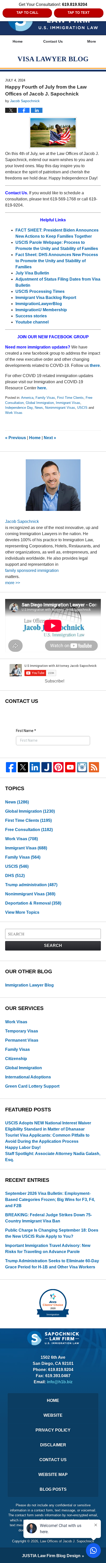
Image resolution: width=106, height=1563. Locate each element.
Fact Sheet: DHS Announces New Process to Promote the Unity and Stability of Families (56, 261)
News (39, 408)
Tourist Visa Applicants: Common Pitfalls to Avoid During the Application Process (47, 1138)
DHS (15, 875)
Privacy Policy (53, 1430)
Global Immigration (40, 403)
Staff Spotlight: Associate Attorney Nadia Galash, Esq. (52, 1156)
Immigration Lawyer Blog (29, 985)
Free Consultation (29, 829)
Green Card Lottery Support (32, 1086)
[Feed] (94, 767)
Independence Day (19, 408)
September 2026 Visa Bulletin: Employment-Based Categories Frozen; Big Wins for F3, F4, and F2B (50, 1199)
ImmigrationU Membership (41, 310)
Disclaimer (53, 1445)
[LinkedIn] (35, 767)
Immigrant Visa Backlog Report (45, 297)
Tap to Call (27, 13)
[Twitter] (23, 767)
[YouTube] (70, 767)
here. (42, 388)
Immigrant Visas (68, 403)
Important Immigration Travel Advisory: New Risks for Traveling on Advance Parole (47, 1248)
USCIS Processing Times (40, 291)
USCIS (82, 408)
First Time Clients (70, 398)
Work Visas (13, 413)
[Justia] (46, 767)
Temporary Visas (21, 1031)
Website (53, 1415)
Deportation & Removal (33, 903)
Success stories (31, 316)
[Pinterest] (58, 767)
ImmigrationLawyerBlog (38, 304)
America (27, 398)
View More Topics (22, 912)
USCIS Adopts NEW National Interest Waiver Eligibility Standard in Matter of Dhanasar (48, 1126)
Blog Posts (53, 1489)
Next (50, 438)
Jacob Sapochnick (22, 521)
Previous (15, 438)
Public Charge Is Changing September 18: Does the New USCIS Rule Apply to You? (51, 1233)
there (95, 365)
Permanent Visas (21, 1040)
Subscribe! (54, 681)
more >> (12, 583)
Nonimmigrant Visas (60, 408)
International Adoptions (28, 1077)
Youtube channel (32, 322)
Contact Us (53, 41)
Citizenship (16, 1058)
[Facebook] (11, 767)
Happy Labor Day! (23, 1147)
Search (53, 945)
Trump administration (31, 885)
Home (18, 41)
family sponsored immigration (32, 570)
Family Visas (45, 398)
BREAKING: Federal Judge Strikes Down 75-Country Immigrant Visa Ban (48, 1218)
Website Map (53, 1474)
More (91, 41)
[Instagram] (82, 767)
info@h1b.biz (60, 1382)
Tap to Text (79, 13)
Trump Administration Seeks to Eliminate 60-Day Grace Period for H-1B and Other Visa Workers (52, 1264)
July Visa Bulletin (32, 273)
